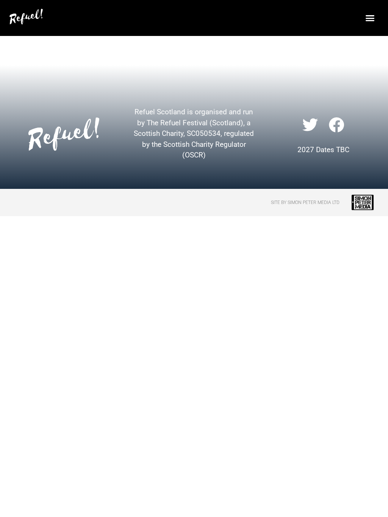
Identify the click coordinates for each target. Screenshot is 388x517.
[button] (370, 18)
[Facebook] (336, 124)
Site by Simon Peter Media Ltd (305, 202)
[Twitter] (309, 124)
